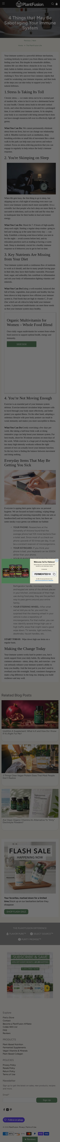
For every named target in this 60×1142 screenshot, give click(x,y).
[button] (44, 574)
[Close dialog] (56, 560)
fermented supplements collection (44, 580)
